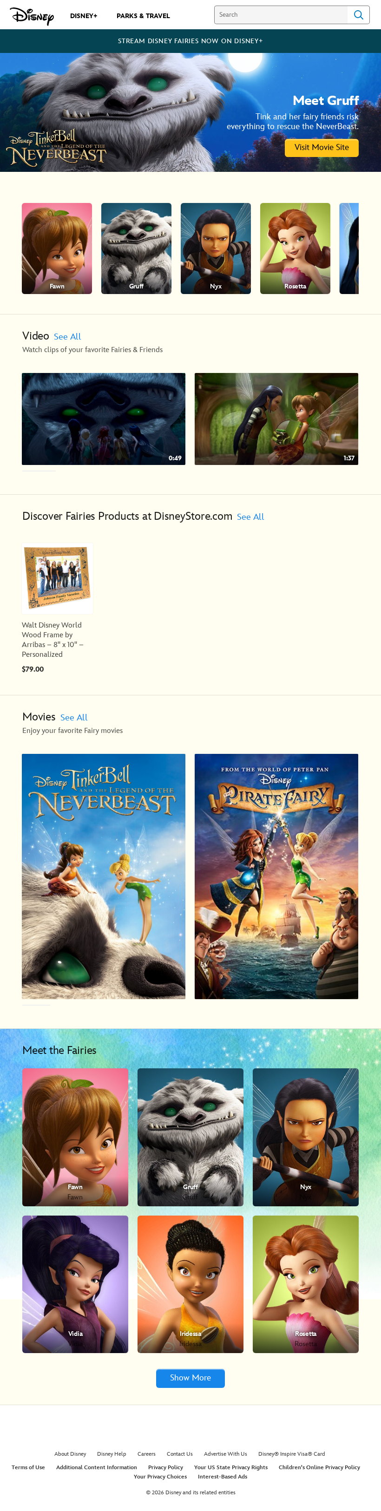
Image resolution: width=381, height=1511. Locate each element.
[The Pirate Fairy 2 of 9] (276, 876)
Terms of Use (28, 1467)
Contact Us (180, 1454)
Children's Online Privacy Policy (319, 1467)
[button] (370, 248)
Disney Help (111, 1454)
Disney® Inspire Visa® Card (291, 1454)
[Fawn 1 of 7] (57, 248)
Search (359, 15)
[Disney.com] (32, 16)
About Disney (70, 1454)
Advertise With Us (225, 1454)
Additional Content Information (96, 1467)
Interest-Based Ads (222, 1476)
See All (67, 337)
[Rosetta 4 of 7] (295, 248)
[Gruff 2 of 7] (136, 248)
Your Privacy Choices (160, 1476)
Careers (147, 1454)
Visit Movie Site (322, 147)
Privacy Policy (165, 1467)
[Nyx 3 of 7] (216, 248)
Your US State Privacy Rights (231, 1467)
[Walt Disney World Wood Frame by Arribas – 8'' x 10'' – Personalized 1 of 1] (57, 578)
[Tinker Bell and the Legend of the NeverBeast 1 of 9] (103, 876)
